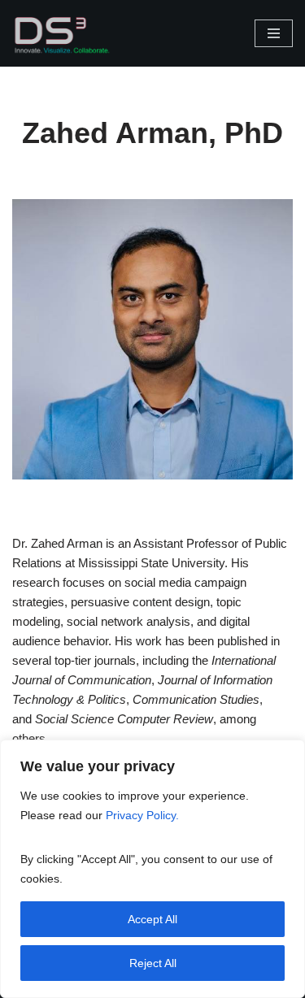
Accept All (152, 919)
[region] (152, 869)
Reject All (152, 963)
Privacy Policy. (144, 815)
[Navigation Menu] (274, 33)
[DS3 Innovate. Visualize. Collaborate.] (61, 33)
